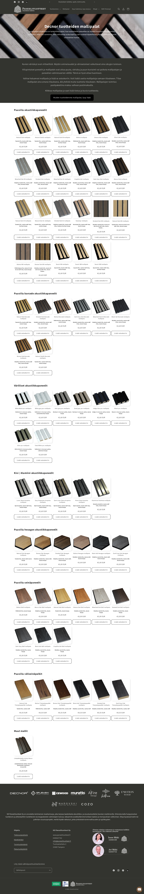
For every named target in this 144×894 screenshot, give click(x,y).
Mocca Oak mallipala (120, 179)
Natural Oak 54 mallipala (23, 221)
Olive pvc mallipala (23, 445)
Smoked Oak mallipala (43, 179)
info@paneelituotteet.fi (62, 841)
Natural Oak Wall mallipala (62, 607)
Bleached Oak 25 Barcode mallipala (101, 318)
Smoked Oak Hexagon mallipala (62, 554)
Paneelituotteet (74, 889)
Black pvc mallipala (120, 408)
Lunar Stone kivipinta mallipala (23, 501)
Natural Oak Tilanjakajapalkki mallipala (23, 704)
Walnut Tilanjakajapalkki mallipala (42, 704)
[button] (55, 9)
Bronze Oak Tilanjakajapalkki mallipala (62, 704)
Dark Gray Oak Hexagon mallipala (120, 554)
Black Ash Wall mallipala (42, 646)
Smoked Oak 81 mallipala (62, 221)
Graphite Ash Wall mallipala (62, 646)
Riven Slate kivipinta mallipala (81, 501)
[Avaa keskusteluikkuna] (139, 890)
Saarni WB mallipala (81, 264)
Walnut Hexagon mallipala (81, 553)
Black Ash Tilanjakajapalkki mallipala (81, 704)
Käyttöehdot (19, 840)
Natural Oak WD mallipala (120, 221)
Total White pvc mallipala (43, 445)
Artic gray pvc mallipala (62, 408)
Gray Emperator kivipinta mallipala (43, 501)
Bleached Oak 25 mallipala (62, 179)
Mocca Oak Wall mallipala (43, 607)
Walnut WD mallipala (23, 264)
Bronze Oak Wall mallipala (81, 607)
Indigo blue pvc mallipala (101, 408)
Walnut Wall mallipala (23, 607)
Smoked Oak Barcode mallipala (43, 318)
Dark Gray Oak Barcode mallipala (81, 318)
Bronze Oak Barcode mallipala (23, 357)
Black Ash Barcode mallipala (121, 317)
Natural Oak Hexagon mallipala (23, 554)
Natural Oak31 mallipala (42, 137)
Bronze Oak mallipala (101, 137)
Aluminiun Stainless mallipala (101, 500)
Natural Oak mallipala (23, 137)
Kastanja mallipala (82, 221)
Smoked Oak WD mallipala (101, 221)
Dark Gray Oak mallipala (101, 179)
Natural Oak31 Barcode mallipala (43, 357)
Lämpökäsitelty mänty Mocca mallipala (23, 759)
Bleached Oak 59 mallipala (23, 179)
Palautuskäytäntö (20, 849)
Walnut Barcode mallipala (62, 317)
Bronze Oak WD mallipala (43, 264)
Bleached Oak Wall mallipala (101, 607)
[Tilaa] (49, 870)
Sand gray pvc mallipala (81, 408)
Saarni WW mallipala (101, 264)
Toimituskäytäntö (21, 844)
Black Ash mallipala (120, 137)
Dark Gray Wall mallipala (23, 646)
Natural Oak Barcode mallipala (23, 318)
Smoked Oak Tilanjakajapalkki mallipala (101, 704)
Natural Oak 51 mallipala (43, 221)
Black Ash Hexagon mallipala (101, 553)
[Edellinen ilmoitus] (49, 2)
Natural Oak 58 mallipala (62, 137)
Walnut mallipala (81, 137)
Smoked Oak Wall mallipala (120, 607)
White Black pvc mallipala (23, 408)
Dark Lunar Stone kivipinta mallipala (62, 501)
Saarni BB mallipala (62, 264)
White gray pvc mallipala (42, 408)
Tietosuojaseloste (21, 835)
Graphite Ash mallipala (82, 179)
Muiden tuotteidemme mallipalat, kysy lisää (72, 97)
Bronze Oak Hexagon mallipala (42, 554)
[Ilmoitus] (94, 2)
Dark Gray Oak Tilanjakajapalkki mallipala (120, 704)
